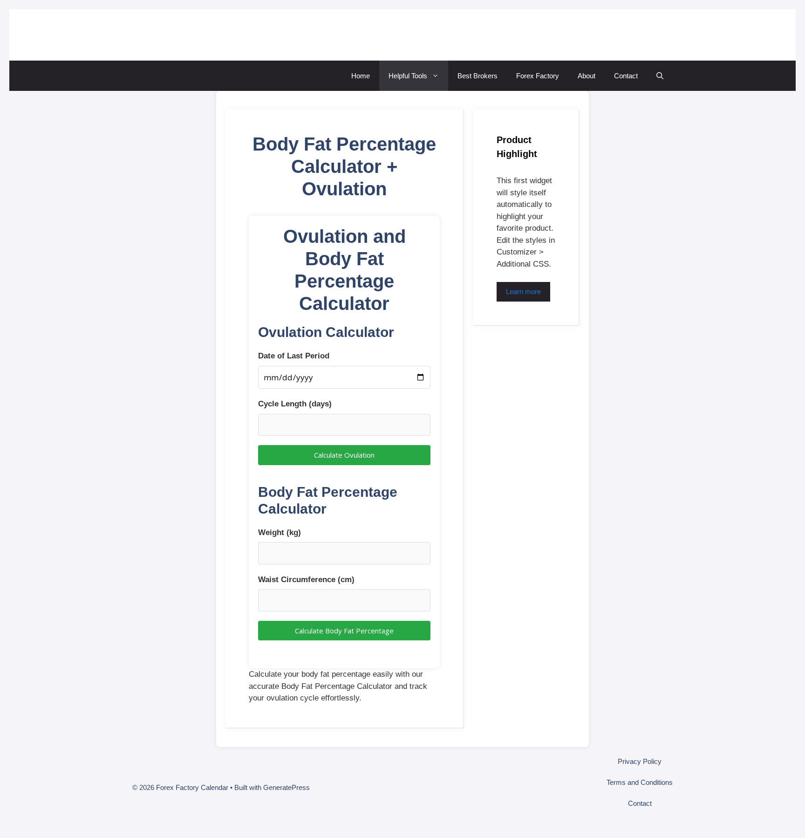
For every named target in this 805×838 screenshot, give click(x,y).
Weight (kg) (279, 532)
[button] (660, 76)
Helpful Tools (408, 76)
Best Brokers (477, 76)
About (586, 76)
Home (360, 76)
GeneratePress (286, 787)
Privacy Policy (640, 761)
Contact (626, 76)
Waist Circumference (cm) (306, 579)
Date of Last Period (293, 355)
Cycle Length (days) (295, 403)
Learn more (523, 291)
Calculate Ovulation (344, 455)
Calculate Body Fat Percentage (344, 630)
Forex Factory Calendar (207, 34)
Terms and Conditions (640, 782)
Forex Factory (537, 76)
